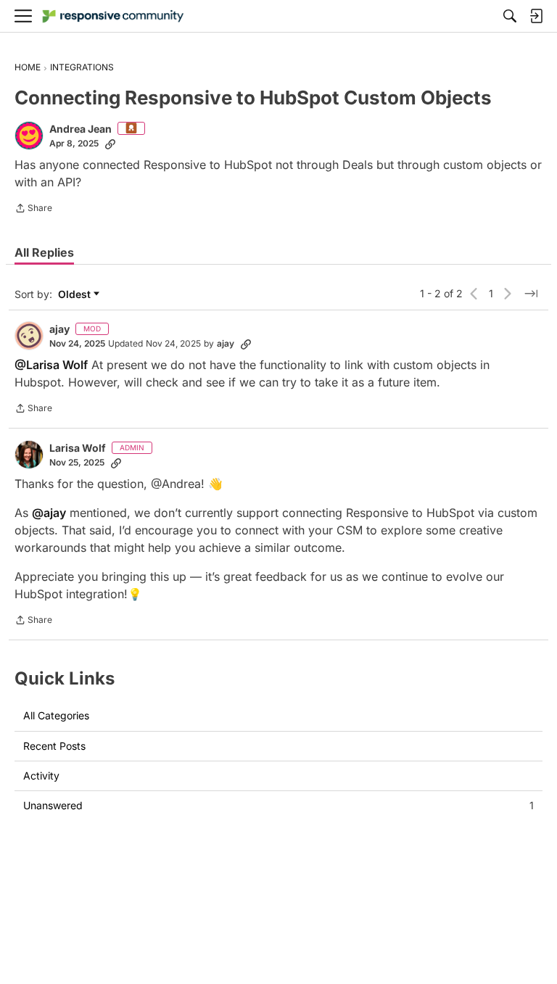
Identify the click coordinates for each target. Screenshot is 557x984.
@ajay (49, 512)
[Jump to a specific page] (530, 293)
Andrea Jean (80, 129)
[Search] (510, 16)
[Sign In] (536, 16)
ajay (59, 329)
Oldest (76, 295)
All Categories (56, 715)
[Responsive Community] (113, 16)
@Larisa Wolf (51, 364)
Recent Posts (54, 746)
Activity (41, 775)
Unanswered (278, 805)
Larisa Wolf (77, 448)
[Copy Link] (110, 143)
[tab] (44, 252)
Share (33, 209)
